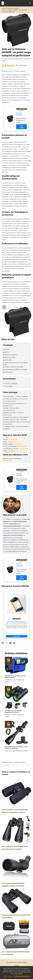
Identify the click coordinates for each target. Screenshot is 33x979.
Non (10, 976)
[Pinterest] (10, 643)
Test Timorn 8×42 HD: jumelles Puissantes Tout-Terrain (13, 711)
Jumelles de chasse (10, 679)
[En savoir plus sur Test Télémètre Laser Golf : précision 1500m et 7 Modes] (16, 665)
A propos (16, 965)
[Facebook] (3, 643)
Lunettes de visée (10, 750)
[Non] (31, 972)
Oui (5, 976)
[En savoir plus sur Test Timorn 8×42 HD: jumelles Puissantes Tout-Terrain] (16, 697)
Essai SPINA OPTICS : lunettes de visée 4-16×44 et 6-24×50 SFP (16, 747)
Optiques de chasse (21, 750)
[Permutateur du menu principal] (30, 3)
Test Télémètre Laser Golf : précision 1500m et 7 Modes (15, 676)
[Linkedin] (14, 643)
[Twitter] (6, 643)
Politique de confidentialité (21, 976)
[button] (13, 71)
